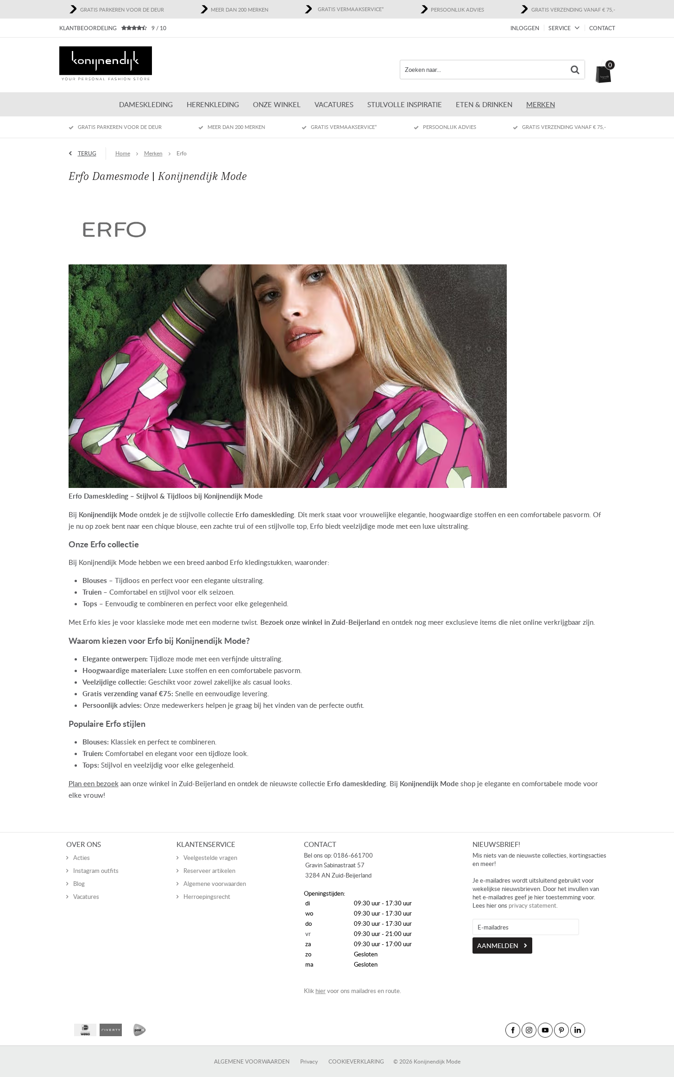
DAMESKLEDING (146, 104)
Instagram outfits (96, 870)
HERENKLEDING (213, 104)
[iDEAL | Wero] (85, 1030)
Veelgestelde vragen (210, 857)
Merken (540, 104)
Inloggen (524, 28)
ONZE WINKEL (277, 104)
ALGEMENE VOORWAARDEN (252, 1061)
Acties (81, 857)
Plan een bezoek (94, 783)
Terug (87, 153)
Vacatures (334, 104)
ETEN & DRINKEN (484, 104)
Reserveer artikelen (209, 870)
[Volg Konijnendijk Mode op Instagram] (529, 1030)
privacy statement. (533, 905)
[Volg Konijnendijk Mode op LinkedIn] (577, 1030)
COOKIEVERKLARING (356, 1061)
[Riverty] (111, 1030)
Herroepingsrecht (206, 896)
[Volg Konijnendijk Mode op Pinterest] (561, 1030)
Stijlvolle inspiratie (404, 104)
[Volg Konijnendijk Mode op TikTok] (593, 1030)
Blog (79, 883)
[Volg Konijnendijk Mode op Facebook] (512, 1030)
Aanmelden (497, 945)
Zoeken (575, 69)
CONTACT (602, 28)
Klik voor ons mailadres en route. (352, 991)
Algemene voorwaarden (214, 883)
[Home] (105, 64)
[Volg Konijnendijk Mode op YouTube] (545, 1030)
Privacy (309, 1061)
